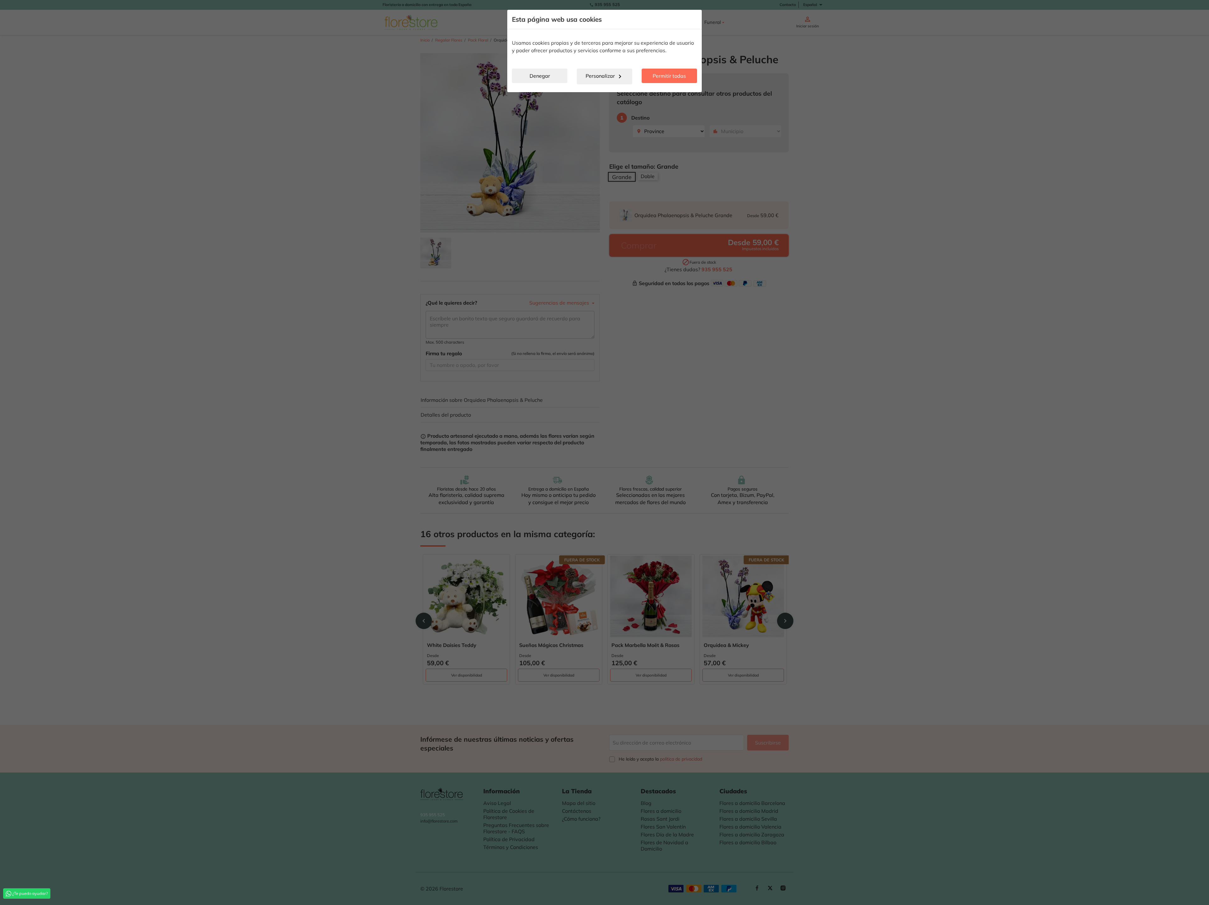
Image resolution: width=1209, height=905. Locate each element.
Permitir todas (669, 76)
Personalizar (605, 76)
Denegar (540, 76)
